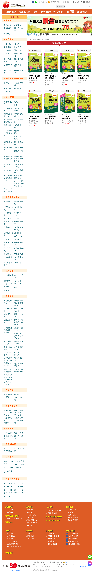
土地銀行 (7, 290)
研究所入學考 (18, 437)
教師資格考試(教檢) (8, 396)
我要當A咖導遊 (73, 541)
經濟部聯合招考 (18, 203)
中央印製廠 (8, 257)
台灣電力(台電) (8, 223)
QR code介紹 (12, 541)
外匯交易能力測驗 (18, 348)
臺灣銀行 (7, 281)
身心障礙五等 (18, 71)
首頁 (29, 39)
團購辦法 (51, 541)
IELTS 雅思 (8, 468)
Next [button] (88, 23)
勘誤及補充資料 (13, 544)
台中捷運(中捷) (8, 249)
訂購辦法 (51, 533)
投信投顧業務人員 (8, 342)
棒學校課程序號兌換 (14, 518)
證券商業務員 (18, 359)
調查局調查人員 (8, 60)
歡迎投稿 (9, 553)
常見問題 (10, 533)
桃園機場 (7, 254)
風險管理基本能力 (18, 342)
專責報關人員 (8, 149)
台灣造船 (7, 239)
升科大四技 (8, 433)
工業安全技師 (18, 121)
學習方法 (7, 25)
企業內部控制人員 (18, 354)
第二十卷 (7, 496)
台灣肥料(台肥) (8, 234)
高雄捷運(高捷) (19, 249)
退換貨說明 (11, 536)
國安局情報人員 (18, 60)
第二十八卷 (8, 483)
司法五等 (7, 92)
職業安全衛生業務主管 (8, 190)
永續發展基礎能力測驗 (18, 371)
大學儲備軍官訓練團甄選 (18, 420)
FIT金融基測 (9, 275)
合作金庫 (17, 281)
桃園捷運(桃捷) (19, 244)
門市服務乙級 (18, 143)
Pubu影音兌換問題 (14, 546)
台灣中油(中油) (19, 208)
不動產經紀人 (8, 109)
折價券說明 (52, 538)
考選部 (70, 512)
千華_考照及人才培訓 (56, 510)
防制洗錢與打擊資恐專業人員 (18, 335)
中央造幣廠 (18, 254)
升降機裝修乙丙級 (18, 165)
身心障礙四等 (8, 71)
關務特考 (17, 50)
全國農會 (7, 202)
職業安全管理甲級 (8, 115)
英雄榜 (29, 525)
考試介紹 (30, 517)
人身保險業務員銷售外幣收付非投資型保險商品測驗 (8, 379)
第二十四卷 (8, 490)
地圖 (66, 562)
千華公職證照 (73, 533)
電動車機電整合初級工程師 (8, 178)
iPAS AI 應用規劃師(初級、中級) (19, 183)
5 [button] (61, 32)
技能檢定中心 (73, 517)
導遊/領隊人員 (8, 103)
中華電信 (7, 218)
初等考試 (7, 47)
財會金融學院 (18, 29)
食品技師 (7, 125)
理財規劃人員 (18, 315)
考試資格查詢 (32, 523)
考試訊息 (30, 512)
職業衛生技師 (8, 165)
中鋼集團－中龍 (18, 214)
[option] (59, 24)
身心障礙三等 (18, 66)
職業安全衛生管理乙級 (8, 121)
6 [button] (63, 32)
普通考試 (17, 44)
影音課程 (10, 512)
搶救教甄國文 (73, 536)
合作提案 (13, 570)
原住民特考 (8, 65)
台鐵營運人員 (18, 258)
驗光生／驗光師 (18, 109)
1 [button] (50, 32)
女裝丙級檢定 (18, 152)
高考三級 (7, 44)
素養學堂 (17, 25)
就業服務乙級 (8, 143)
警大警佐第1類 (19, 450)
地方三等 (17, 47)
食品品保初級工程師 (18, 126)
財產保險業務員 (8, 354)
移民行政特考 (18, 55)
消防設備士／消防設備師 (8, 133)
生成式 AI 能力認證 (18, 177)
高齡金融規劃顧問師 (8, 371)
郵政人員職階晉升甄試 (8, 450)
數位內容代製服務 (53, 520)
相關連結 (82, 12)
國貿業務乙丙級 (18, 137)
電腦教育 (7, 28)
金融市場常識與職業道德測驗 (18, 303)
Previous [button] (30, 23)
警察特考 (7, 83)
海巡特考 (7, 53)
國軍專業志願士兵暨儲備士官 (8, 412)
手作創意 (7, 34)
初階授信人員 (8, 315)
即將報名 (30, 509)
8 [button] (69, 32)
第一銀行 (17, 284)
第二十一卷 (18, 493)
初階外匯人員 (8, 310)
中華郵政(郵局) (8, 208)
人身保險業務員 (8, 302)
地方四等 (7, 50)
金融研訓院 (72, 515)
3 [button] (55, 32)
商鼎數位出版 (73, 509)
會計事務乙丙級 (18, 132)
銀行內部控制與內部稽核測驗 (18, 322)
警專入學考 (18, 433)
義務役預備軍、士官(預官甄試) (8, 420)
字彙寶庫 (17, 468)
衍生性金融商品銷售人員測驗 (8, 330)
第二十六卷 (8, 487)
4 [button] (58, 32)
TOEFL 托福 (19, 461)
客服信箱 (10, 538)
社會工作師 (18, 148)
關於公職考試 (32, 520)
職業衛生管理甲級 (18, 115)
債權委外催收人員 (18, 310)
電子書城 (30, 538)
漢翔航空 (17, 233)
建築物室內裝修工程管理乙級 (18, 159)
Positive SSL (83, 566)
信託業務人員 (8, 321)
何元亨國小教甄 (74, 544)
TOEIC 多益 (19, 464)
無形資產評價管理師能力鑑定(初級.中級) (8, 361)
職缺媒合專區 (73, 520)
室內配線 (7, 170)
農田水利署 (18, 236)
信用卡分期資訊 (53, 536)
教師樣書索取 (53, 544)
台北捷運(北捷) (8, 244)
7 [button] (66, 32)
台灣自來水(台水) (18, 228)
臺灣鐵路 (17, 263)
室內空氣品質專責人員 (8, 158)
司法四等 (17, 88)
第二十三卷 (18, 490)
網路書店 (11, 12)
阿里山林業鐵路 (8, 264)
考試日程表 (31, 515)
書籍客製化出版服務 (54, 517)
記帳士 (17, 102)
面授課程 (46, 12)
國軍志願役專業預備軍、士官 (18, 412)
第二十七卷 (18, 483)
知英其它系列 (8, 472)
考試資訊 (58, 12)
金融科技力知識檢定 (18, 329)
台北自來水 (8, 227)
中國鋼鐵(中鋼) (8, 214)
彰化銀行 (17, 287)
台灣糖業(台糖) (19, 223)
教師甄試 (17, 394)
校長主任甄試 (18, 399)
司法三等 (7, 88)
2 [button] (52, 32)
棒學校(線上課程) (29, 12)
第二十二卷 (8, 493)
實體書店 (30, 533)
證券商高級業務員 (18, 365)
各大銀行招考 (18, 276)
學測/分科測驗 (8, 437)
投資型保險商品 (8, 348)
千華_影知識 (52, 513)
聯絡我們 (19, 570)
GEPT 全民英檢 (8, 462)
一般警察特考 (18, 84)
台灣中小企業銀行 (8, 285)
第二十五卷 (18, 487)
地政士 (17, 105)
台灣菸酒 (17, 218)
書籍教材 (10, 509)
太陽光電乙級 (18, 171)
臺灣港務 (17, 239)
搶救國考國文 (73, 538)
